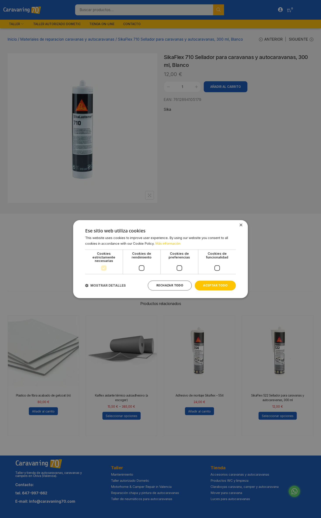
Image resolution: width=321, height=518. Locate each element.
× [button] (240, 225)
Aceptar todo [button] (215, 285)
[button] (105, 285)
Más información (167, 243)
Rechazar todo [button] (169, 285)
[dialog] (160, 259)
